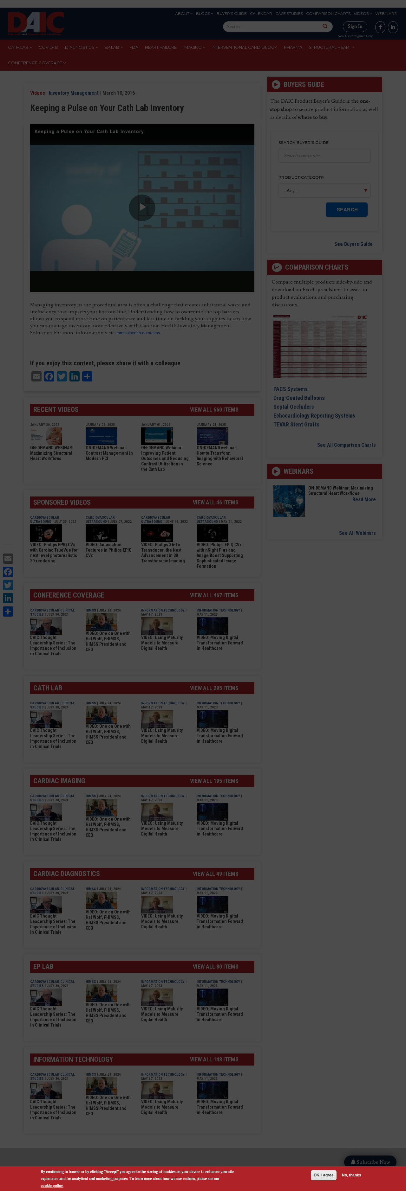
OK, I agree (324, 1175)
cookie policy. (52, 1185)
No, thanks (351, 1175)
